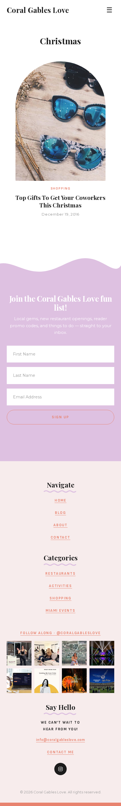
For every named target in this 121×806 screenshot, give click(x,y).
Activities (60, 586)
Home (60, 500)
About (60, 525)
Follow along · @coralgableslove (60, 633)
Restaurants (60, 573)
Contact (60, 537)
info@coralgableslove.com (60, 740)
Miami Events (60, 610)
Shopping (60, 598)
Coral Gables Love (38, 10)
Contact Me (60, 752)
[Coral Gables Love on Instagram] (60, 769)
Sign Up (61, 417)
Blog (60, 513)
